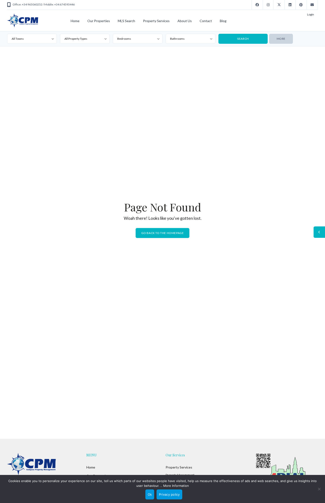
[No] (319, 489)
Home (75, 21)
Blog (223, 21)
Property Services (156, 21)
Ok (150, 494)
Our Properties (98, 21)
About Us (184, 21)
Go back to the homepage (162, 233)
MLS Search (126, 21)
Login (310, 14)
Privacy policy (169, 494)
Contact (206, 21)
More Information (176, 486)
